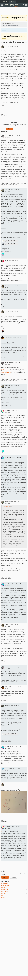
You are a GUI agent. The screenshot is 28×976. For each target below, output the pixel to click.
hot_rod (7, 189)
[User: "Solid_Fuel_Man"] (2, 337)
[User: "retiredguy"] (2, 411)
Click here (4, 30)
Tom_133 (7, 46)
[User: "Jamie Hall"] (2, 136)
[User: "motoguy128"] (2, 769)
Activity (3, 887)
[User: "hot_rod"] (2, 190)
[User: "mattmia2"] (2, 261)
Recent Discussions (5, 885)
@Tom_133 (4, 369)
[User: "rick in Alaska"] (3, 254)
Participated (4, 897)
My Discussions (5, 891)
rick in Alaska (8, 457)
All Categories (4, 883)
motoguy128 (8, 768)
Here (8, 17)
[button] (26, 42)
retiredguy (7, 410)
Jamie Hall (7, 135)
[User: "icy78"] (3, 331)
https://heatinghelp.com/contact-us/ (10, 25)
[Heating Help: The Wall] (11, 5)
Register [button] (18, 129)
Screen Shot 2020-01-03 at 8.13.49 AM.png (11, 243)
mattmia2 (7, 260)
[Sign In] (26, 5)
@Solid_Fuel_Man (6, 372)
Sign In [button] (9, 129)
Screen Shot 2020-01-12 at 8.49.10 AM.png (11, 733)
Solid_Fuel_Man (8, 337)
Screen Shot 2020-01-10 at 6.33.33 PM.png (11, 240)
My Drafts (14, 893)
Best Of (3, 895)
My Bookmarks (14, 889)
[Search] (23, 5)
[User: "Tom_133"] (2, 46)
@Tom (3, 831)
